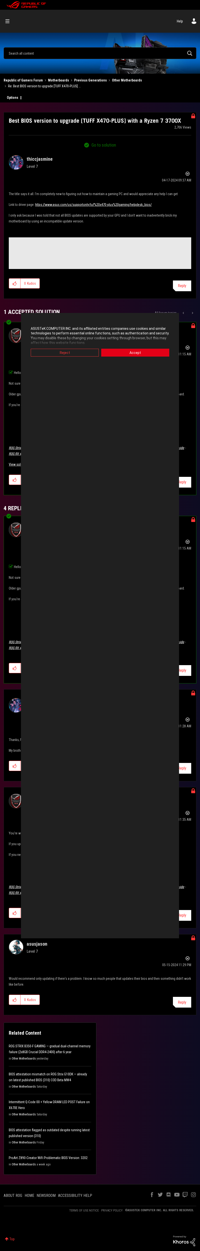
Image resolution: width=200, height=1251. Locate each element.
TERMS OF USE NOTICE (84, 1210)
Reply (182, 285)
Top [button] (12, 1239)
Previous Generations (90, 80)
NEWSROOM (46, 1195)
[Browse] (10, 21)
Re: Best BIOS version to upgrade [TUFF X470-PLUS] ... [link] (44, 86)
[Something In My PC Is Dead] (184, 313)
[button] (14, 283)
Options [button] (12, 98)
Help (180, 21)
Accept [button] (135, 352)
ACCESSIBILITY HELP (75, 1195)
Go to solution (103, 145)
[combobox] (100, 53)
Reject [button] (65, 352)
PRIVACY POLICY (112, 1210)
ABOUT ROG (13, 1195)
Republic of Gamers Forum (23, 80)
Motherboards (58, 80)
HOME (29, 1195)
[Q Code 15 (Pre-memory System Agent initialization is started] (192, 313)
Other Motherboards (127, 80)
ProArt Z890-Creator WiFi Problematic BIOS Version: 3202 (48, 1158)
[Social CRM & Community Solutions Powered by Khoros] (184, 1240)
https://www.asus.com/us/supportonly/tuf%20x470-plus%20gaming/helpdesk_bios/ (93, 205)
